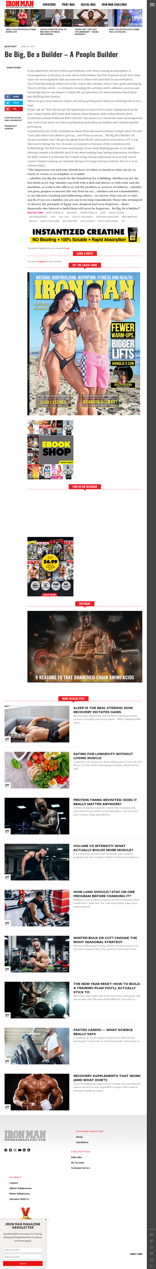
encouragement (38, 216)
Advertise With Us (19, 1199)
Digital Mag (88, 4)
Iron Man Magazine (107, 216)
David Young (14, 67)
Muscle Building (50, 221)
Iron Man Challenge (114, 4)
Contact (13, 1182)
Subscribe (49, 4)
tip (122, 221)
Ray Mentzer (70, 221)
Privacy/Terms (136, 1254)
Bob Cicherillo (55, 212)
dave (103, 212)
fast (53, 216)
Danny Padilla (88, 212)
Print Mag (68, 4)
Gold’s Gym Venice (82, 216)
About (79, 1136)
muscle (33, 221)
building (72, 212)
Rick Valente (87, 221)
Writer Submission (19, 1193)
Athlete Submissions (20, 1188)
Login (67, 248)
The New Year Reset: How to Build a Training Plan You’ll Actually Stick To (106, 988)
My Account (77, 1162)
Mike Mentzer (129, 216)
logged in (42, 262)
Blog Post (11, 46)
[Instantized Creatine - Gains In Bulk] (85, 241)
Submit (23, 1263)
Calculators (82, 1142)
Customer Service (80, 1167)
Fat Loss (64, 216)
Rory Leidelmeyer (108, 221)
